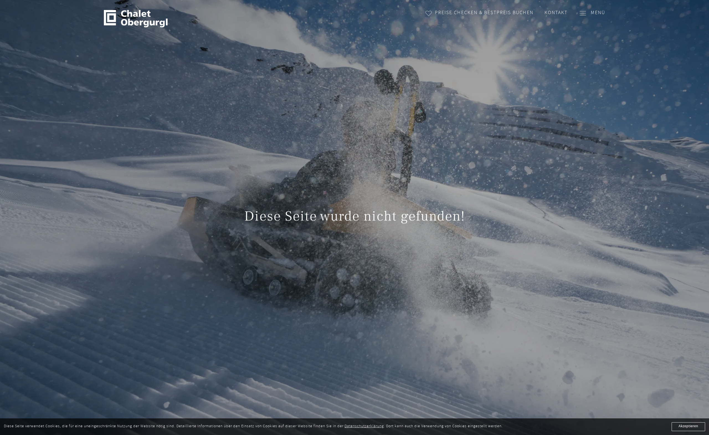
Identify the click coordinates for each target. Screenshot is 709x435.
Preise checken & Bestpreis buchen (484, 13)
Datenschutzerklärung (364, 426)
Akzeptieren (688, 426)
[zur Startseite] (136, 18)
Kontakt (555, 13)
